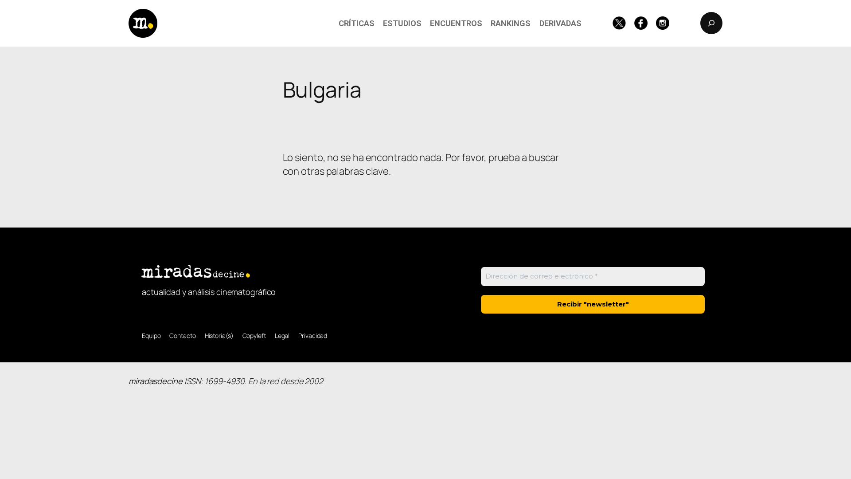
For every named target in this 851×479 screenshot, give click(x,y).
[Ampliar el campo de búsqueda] (711, 23)
